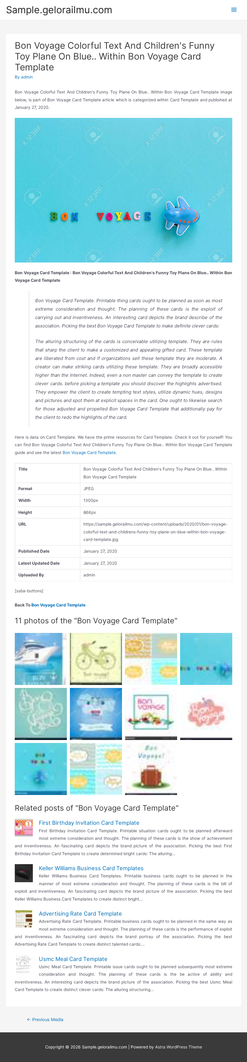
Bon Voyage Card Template (89, 452)
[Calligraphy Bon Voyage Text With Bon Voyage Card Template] (41, 714)
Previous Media (45, 1019)
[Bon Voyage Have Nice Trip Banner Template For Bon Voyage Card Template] (206, 714)
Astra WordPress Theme (178, 1047)
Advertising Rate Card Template (80, 913)
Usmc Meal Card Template (73, 959)
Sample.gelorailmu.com (59, 10)
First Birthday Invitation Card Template (89, 822)
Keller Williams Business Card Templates (91, 868)
